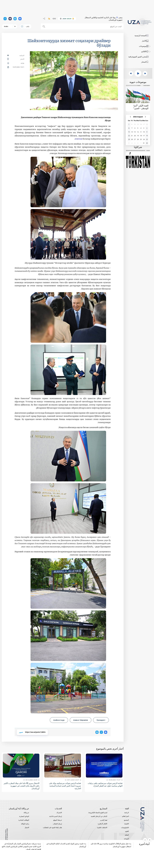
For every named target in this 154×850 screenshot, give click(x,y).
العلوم (127, 831)
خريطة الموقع (57, 820)
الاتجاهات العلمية (102, 827)
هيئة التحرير (103, 820)
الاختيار (19, 59)
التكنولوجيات (125, 827)
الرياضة (126, 812)
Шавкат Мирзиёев (80, 720)
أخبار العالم (125, 816)
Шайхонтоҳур (58, 720)
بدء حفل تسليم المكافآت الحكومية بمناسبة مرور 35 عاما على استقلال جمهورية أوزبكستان (111, 845)
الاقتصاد (126, 824)
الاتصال (27, 827)
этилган (78, 139)
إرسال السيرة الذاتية (55, 816)
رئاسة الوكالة (25, 824)
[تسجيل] (121, 780)
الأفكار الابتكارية (102, 824)
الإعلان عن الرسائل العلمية (99, 816)
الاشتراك (59, 812)
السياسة (22, 55)
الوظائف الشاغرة (23, 820)
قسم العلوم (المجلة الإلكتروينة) (97, 812)
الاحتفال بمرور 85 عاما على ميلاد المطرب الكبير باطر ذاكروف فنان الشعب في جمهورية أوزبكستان (21, 786)
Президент (101, 720)
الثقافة (127, 835)
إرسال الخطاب (57, 824)
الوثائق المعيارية (24, 816)
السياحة (126, 839)
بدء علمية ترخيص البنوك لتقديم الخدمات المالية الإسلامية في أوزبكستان (66, 845)
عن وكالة (26, 812)
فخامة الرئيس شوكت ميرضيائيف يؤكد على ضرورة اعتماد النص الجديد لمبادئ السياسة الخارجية (65, 786)
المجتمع (126, 820)
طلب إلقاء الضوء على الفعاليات (52, 827)
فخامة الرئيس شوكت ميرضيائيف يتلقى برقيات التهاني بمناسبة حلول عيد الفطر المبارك (105, 784)
